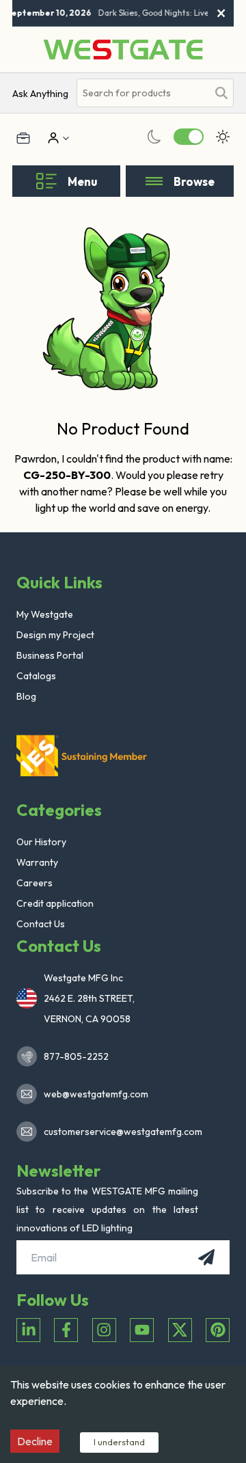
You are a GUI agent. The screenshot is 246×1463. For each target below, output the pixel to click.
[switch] (189, 136)
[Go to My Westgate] (52, 138)
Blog (26, 696)
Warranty (37, 862)
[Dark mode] (154, 137)
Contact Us (40, 924)
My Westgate (44, 614)
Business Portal (49, 655)
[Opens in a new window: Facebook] (66, 1330)
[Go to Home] (123, 49)
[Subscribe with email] (206, 1257)
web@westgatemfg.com (96, 1094)
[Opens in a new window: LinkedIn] (28, 1330)
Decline (35, 1441)
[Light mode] (223, 137)
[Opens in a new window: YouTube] (142, 1330)
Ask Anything (40, 93)
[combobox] (142, 93)
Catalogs (36, 676)
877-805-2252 (76, 1056)
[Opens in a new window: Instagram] (104, 1330)
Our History (41, 842)
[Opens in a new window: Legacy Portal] (23, 138)
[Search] (221, 93)
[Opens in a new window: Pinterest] (218, 1330)
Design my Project (55, 635)
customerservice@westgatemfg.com (119, 1131)
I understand (119, 1441)
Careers (34, 883)
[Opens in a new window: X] (180, 1330)
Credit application (55, 903)
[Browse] (154, 181)
